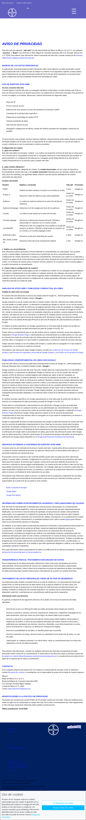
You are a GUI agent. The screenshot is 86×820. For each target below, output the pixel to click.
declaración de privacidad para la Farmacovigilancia (21, 552)
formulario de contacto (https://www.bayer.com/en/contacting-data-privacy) (29, 656)
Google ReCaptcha (13, 495)
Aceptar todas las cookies (63, 808)
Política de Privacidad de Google (71, 352)
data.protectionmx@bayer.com (19, 689)
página (67, 519)
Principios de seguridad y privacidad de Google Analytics (33, 352)
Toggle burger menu (74, 11)
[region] (43, 805)
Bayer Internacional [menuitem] (7, 3)
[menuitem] (10, 745)
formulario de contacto (16, 672)
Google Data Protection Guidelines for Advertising (55, 437)
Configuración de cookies (63, 803)
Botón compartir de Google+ (16, 487)
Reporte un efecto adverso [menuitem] (24, 3)
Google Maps (11, 491)
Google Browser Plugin (20, 335)
